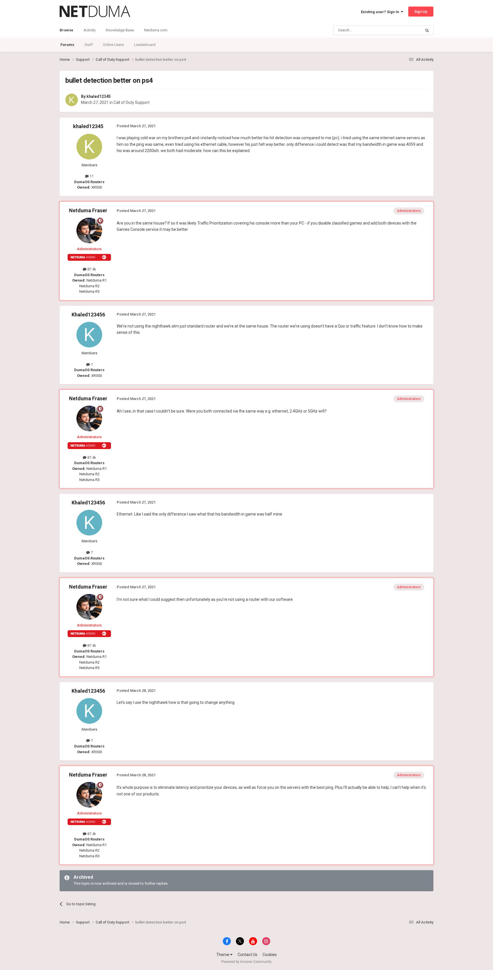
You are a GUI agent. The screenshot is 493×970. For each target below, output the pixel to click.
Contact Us (247, 954)
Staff (88, 45)
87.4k (91, 269)
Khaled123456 (88, 315)
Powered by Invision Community (246, 962)
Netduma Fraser (88, 210)
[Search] (427, 30)
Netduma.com (155, 30)
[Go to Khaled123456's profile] (89, 334)
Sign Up (420, 11)
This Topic (405, 30)
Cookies (269, 954)
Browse (66, 30)
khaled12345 (98, 96)
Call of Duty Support (131, 102)
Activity (90, 30)
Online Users (113, 45)
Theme (223, 954)
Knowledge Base (120, 30)
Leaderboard (144, 45)
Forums (67, 45)
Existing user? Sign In (381, 12)
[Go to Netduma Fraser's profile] (89, 230)
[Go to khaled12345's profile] (71, 100)
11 (91, 176)
